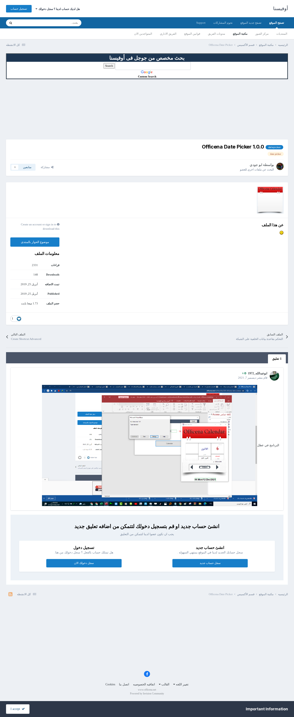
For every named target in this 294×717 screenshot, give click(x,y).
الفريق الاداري (168, 33)
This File (25, 22)
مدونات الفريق (216, 33)
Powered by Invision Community (147, 693)
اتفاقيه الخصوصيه (144, 684)
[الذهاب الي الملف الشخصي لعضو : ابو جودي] (280, 166)
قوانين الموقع (192, 33)
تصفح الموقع (276, 22)
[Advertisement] (147, 109)
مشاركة (46, 167)
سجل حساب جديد (210, 563)
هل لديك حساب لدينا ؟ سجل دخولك (58, 9)
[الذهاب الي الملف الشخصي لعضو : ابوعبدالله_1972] (274, 376)
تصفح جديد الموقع (251, 22)
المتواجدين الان (143, 33)
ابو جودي (256, 165)
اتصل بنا (124, 684)
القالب (165, 684)
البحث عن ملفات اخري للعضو (257, 169)
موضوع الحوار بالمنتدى (35, 242)
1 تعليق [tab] (277, 358)
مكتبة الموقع (240, 33)
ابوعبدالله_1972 (257, 373)
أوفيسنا (280, 8)
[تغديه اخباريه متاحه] (10, 594)
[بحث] (10, 22)
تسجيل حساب (19, 8)
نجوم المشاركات (223, 22)
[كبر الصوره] (149, 445)
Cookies (110, 684)
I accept (16, 709)
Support (201, 22)
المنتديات (281, 33)
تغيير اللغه (182, 684)
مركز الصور (262, 33)
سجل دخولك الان (84, 563)
